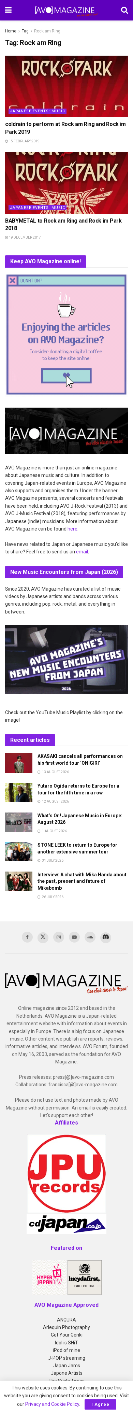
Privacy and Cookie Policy (52, 1404)
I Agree (100, 1404)
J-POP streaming (66, 1358)
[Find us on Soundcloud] (90, 937)
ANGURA (66, 1320)
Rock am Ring (47, 31)
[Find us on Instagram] (58, 937)
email (82, 551)
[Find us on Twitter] (43, 937)
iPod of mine (66, 1350)
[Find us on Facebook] (27, 937)
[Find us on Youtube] (74, 937)
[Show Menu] (8, 10)
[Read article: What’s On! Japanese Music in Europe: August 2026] (18, 822)
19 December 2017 (24, 237)
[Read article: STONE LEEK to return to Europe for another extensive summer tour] (18, 851)
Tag (25, 31)
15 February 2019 (24, 141)
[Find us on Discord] (105, 937)
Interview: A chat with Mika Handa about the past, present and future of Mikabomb (82, 881)
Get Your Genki (67, 1335)
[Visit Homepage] (66, 10)
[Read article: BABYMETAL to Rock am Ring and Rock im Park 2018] (66, 183)
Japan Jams (66, 1365)
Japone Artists (67, 1373)
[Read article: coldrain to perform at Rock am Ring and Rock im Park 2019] (66, 86)
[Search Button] (124, 10)
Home (10, 31)
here (72, 529)
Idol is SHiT (66, 1342)
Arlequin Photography (66, 1327)
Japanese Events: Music (37, 111)
